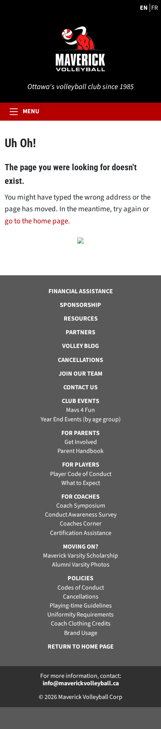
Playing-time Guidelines (81, 606)
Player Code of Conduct (80, 474)
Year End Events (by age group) (81, 419)
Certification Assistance (80, 533)
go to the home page (36, 221)
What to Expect (80, 483)
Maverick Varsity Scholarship (80, 556)
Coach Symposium (80, 506)
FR (154, 8)
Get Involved (80, 442)
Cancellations (80, 597)
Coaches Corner (81, 524)
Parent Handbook (80, 451)
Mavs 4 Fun (80, 410)
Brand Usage (80, 633)
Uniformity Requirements (80, 614)
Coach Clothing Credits (81, 623)
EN (144, 8)
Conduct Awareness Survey (80, 515)
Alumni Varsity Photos (80, 565)
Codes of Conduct (80, 588)
